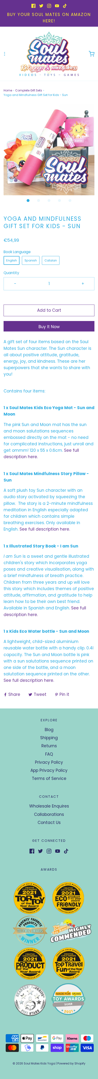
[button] (49, 149)
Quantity (11, 272)
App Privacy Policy (49, 770)
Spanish (30, 260)
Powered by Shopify (71, 1063)
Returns (49, 746)
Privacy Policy (49, 762)
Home (8, 90)
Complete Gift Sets (28, 90)
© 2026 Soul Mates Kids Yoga (34, 1063)
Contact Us (49, 822)
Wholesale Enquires (49, 806)
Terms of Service (49, 778)
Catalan (50, 260)
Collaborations (49, 814)
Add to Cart (49, 310)
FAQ (49, 754)
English (11, 260)
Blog (49, 730)
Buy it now (49, 327)
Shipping (49, 738)
